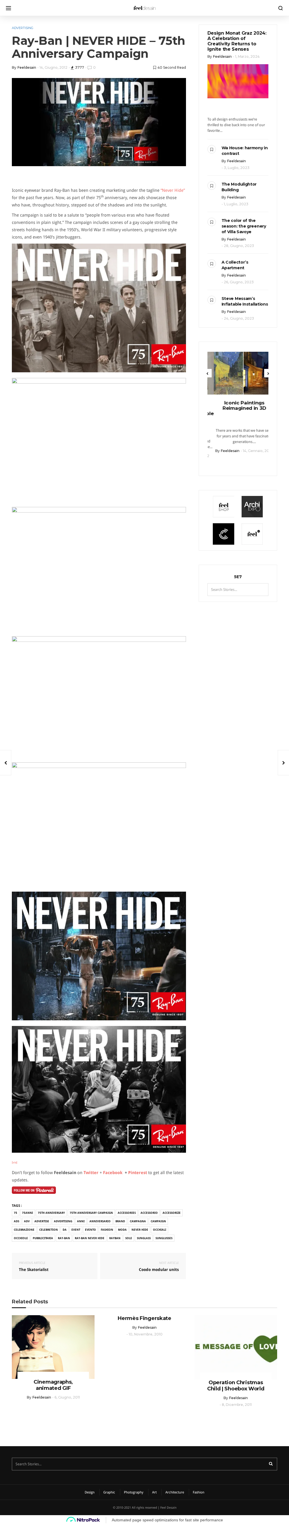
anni (81, 1221)
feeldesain (26, 67)
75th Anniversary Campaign (91, 1212)
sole (128, 1238)
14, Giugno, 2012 (53, 67)
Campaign (158, 1221)
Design (90, 1492)
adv (27, 1221)
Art (154, 1492)
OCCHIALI (159, 1229)
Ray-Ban (64, 1238)
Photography (133, 1492)
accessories (127, 1212)
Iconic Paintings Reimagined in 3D (238, 405)
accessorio (149, 1212)
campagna (138, 1221)
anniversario (100, 1221)
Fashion (198, 1492)
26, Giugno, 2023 (239, 282)
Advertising (22, 28)
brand (120, 1221)
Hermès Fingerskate (144, 1318)
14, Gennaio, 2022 (252, 451)
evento (90, 1229)
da (65, 1229)
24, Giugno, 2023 (239, 318)
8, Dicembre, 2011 (237, 1404)
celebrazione (24, 1229)
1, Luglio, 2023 (236, 204)
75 (15, 1212)
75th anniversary (51, 1212)
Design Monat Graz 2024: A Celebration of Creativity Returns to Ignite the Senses (236, 41)
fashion (107, 1229)
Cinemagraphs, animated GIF (53, 1385)
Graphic (109, 1492)
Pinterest (138, 1172)
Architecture (174, 1492)
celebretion (48, 1229)
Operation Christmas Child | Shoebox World (235, 1385)
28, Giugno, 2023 (239, 246)
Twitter (91, 1172)
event (75, 1229)
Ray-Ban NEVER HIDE (89, 1238)
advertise (41, 1221)
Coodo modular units (159, 1266)
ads (16, 1221)
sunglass (144, 1238)
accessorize (172, 1212)
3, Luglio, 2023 (236, 168)
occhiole (21, 1238)
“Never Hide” (173, 190)
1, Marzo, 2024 (247, 56)
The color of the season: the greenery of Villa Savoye (244, 226)
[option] (238, 402)
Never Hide (140, 1229)
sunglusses (164, 1238)
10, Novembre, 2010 (146, 1334)
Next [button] (268, 373)
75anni (27, 1212)
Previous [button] (207, 373)
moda (122, 1229)
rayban (115, 1238)
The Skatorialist (34, 1266)
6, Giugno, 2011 (67, 1397)
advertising (63, 1221)
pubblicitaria (43, 1238)
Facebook (113, 1172)
